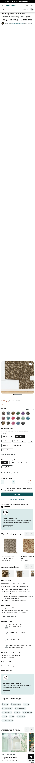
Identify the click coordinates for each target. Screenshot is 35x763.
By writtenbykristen (6, 560)
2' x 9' (13, 462)
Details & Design (17, 580)
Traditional (6, 441)
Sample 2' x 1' (7, 467)
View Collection (8, 527)
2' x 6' (20, 462)
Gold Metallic (18, 445)
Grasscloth (6, 445)
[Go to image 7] (19, 394)
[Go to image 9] (21, 394)
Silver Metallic (7, 450)
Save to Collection (17, 500)
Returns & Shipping (17, 666)
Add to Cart (17, 494)
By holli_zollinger (24, 560)
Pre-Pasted (19, 436)
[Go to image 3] (15, 394)
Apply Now (6, 692)
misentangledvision (17, 23)
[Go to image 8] (20, 394)
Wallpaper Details (8, 454)
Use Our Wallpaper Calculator (12, 473)
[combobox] (25, 9)
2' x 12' (5, 462)
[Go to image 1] (13, 394)
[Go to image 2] (14, 394)
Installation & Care (17, 662)
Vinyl (30, 441)
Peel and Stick (7, 436)
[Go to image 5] (17, 394)
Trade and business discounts (17, 1)
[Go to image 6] (18, 394)
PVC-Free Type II (19, 441)
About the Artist (17, 670)
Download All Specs (8, 616)
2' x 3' (28, 462)
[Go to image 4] (16, 394)
